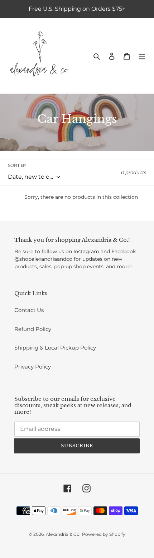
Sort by (17, 165)
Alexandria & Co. (63, 534)
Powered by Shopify (103, 534)
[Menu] (141, 56)
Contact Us (29, 310)
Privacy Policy (32, 366)
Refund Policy (32, 329)
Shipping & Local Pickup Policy (55, 347)
